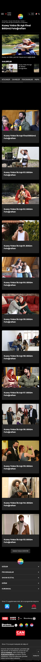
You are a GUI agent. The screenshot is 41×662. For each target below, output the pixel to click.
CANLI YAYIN (9, 14)
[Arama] (39, 14)
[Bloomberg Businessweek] (9, 625)
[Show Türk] (26, 625)
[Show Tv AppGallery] (34, 606)
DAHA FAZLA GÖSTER (20, 551)
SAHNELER (16, 79)
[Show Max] (32, 625)
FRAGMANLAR (27, 79)
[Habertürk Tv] (13, 618)
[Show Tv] (20, 16)
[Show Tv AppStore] (7, 606)
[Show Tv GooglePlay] (20, 606)
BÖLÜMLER (6, 79)
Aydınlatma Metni (7, 654)
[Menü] (2, 14)
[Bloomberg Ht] (30, 618)
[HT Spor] (20, 618)
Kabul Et (36, 656)
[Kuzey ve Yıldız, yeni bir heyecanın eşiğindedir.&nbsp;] (20, 45)
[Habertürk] (5, 618)
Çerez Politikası (6, 653)
